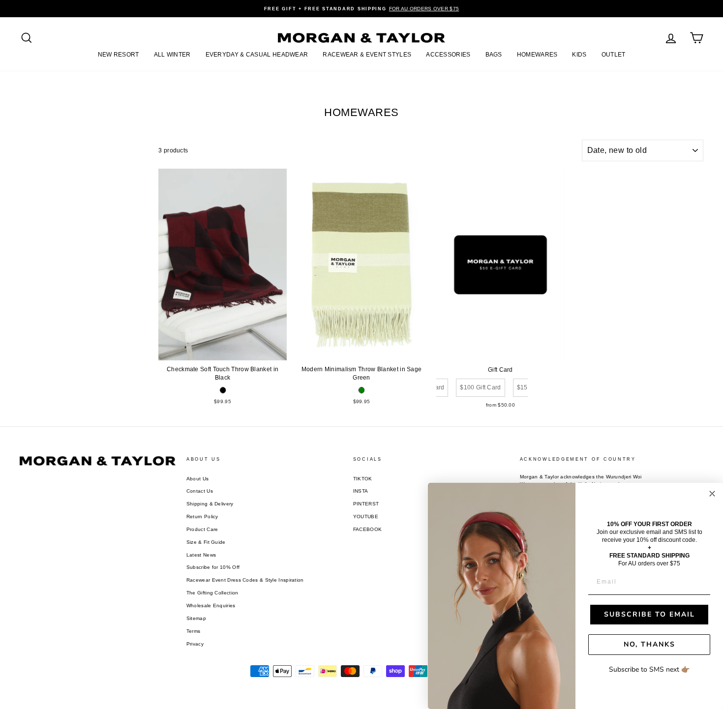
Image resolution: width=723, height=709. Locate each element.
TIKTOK (362, 478)
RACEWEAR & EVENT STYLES (367, 54)
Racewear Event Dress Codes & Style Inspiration (245, 580)
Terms (193, 631)
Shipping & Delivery (210, 503)
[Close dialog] (712, 494)
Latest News (201, 555)
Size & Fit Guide (206, 542)
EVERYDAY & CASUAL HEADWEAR (257, 54)
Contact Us (199, 491)
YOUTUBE (365, 516)
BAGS (493, 54)
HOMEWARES (537, 54)
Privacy (195, 644)
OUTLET (614, 54)
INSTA (360, 491)
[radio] (223, 390)
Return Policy (202, 516)
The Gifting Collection (212, 592)
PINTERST (366, 503)
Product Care (202, 529)
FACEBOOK (367, 529)
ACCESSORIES (448, 54)
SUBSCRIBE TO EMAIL (649, 614)
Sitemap (196, 618)
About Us (197, 478)
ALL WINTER (172, 54)
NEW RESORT (118, 54)
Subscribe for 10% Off (213, 567)
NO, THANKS (649, 644)
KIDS (579, 54)
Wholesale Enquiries (211, 605)
